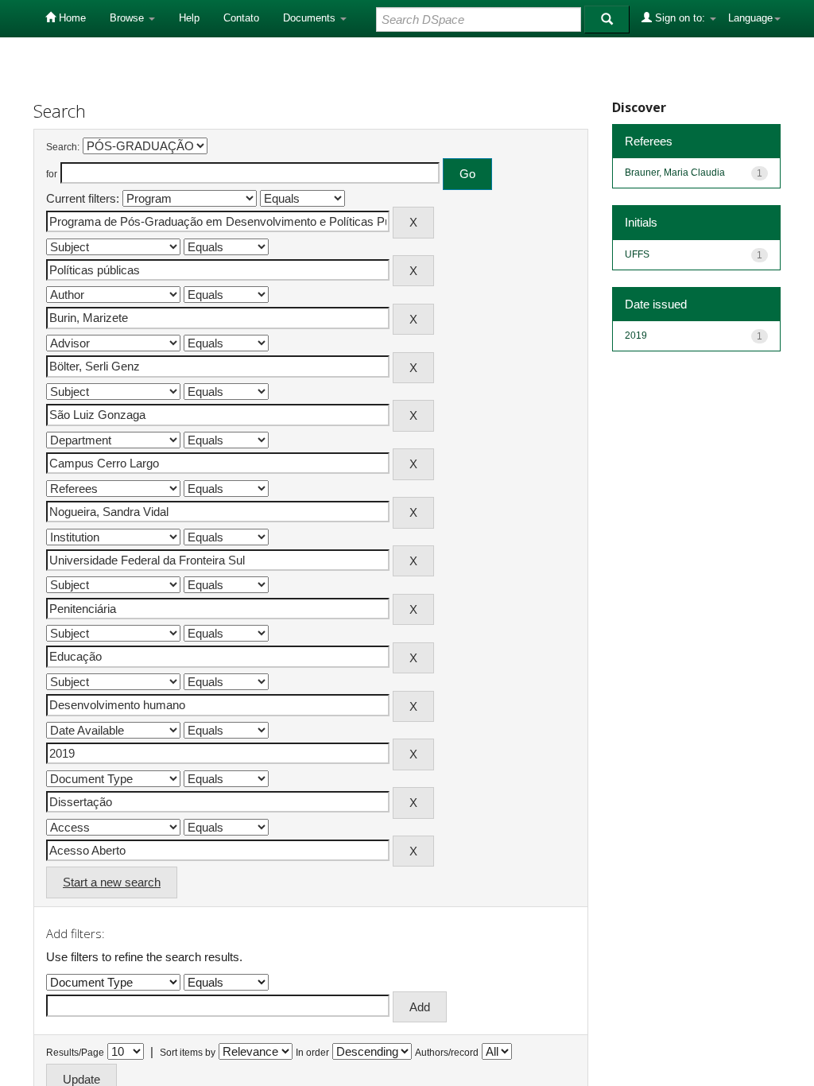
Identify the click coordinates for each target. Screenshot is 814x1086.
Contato (241, 18)
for (51, 174)
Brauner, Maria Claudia (675, 172)
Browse (128, 18)
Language (750, 18)
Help (189, 18)
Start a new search (112, 882)
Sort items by (187, 1052)
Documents (311, 18)
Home (71, 18)
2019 (636, 335)
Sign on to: (680, 18)
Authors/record (447, 1052)
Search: (62, 147)
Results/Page (75, 1052)
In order (312, 1052)
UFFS (637, 254)
